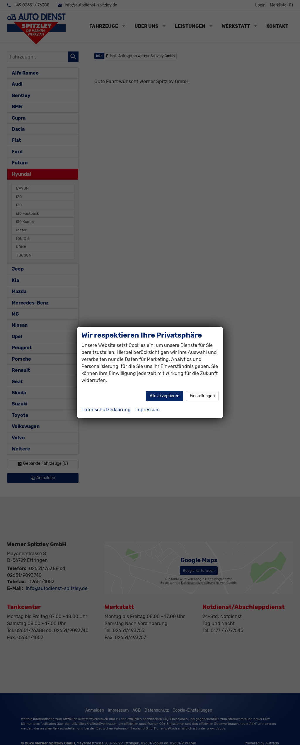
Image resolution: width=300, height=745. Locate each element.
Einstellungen (202, 395)
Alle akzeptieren (164, 395)
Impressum (147, 409)
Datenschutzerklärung (106, 409)
